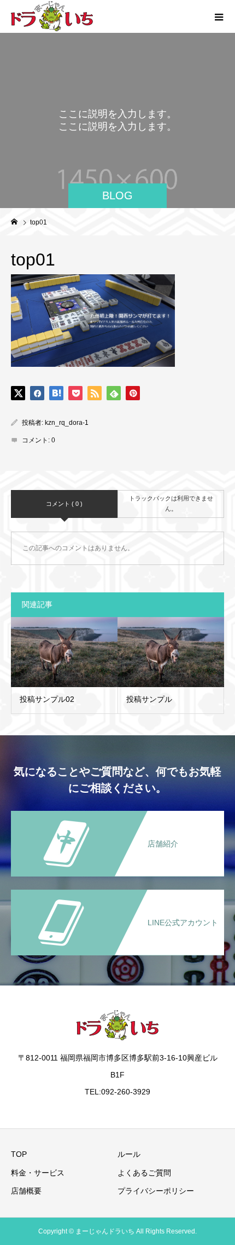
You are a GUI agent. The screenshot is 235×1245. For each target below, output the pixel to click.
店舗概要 (26, 1190)
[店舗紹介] (117, 811)
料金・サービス (37, 1172)
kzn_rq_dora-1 (67, 422)
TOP (19, 1154)
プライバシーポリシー (156, 1190)
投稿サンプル (149, 699)
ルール (129, 1154)
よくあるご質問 (144, 1172)
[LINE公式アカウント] (117, 890)
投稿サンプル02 (47, 699)
